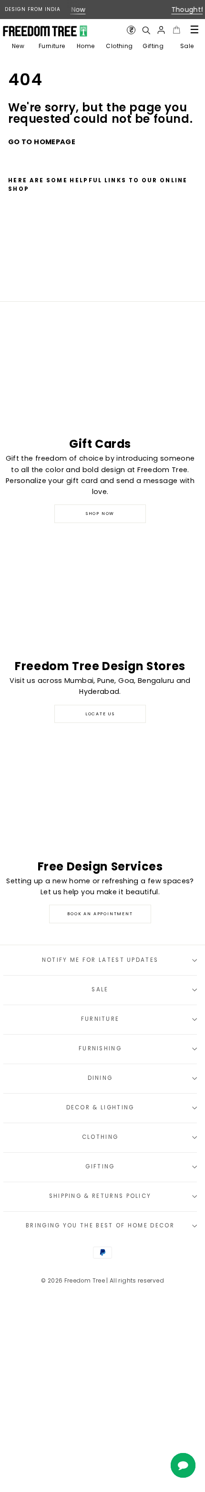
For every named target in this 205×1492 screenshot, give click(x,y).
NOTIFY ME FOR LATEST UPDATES (100, 960)
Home (85, 46)
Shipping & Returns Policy (100, 1196)
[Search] (146, 30)
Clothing (119, 46)
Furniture (52, 46)
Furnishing (100, 1048)
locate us (100, 714)
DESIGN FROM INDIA (33, 9)
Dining (100, 1078)
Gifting (153, 46)
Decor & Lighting (100, 1107)
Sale (187, 46)
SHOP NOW (100, 513)
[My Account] (161, 30)
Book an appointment (100, 914)
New (18, 46)
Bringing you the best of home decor (100, 1225)
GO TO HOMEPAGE (41, 142)
